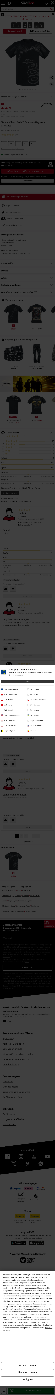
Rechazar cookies (27, 1372)
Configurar (27, 1379)
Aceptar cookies (27, 1365)
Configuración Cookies (43, 1325)
